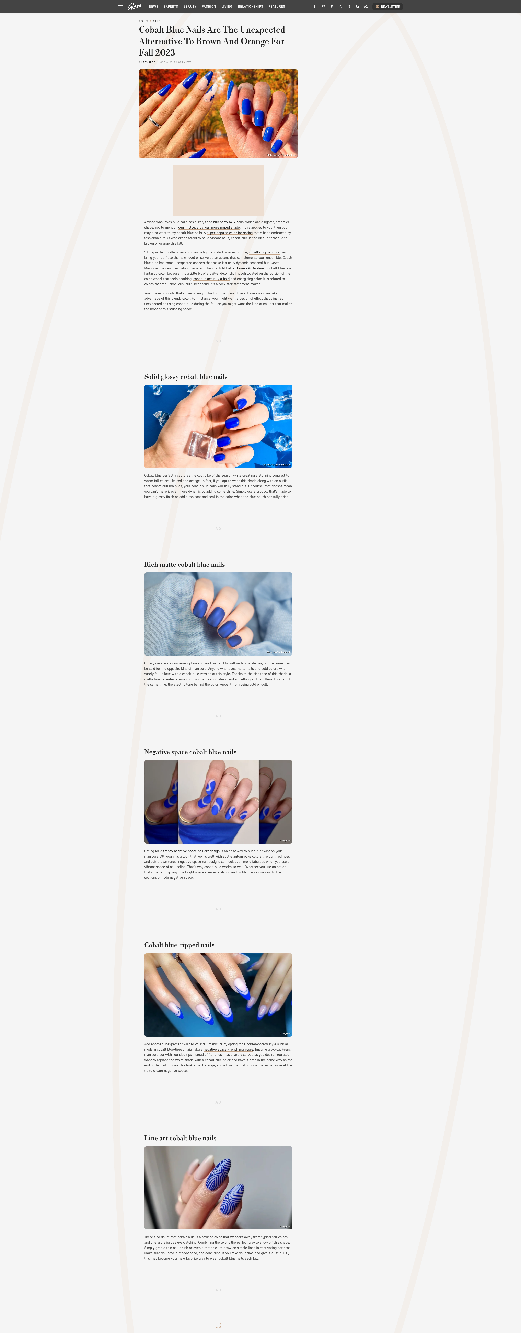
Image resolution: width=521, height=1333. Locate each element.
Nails (156, 21)
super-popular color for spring (230, 232)
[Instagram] (340, 8)
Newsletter (390, 6)
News (153, 6)
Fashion (209, 6)
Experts (171, 6)
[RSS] (366, 8)
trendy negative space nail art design (191, 851)
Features (277, 6)
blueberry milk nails (228, 222)
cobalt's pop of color (264, 252)
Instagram (284, 840)
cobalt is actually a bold (211, 278)
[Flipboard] (332, 8)
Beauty (190, 6)
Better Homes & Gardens (245, 268)
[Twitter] (349, 8)
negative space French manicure (228, 1049)
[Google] (357, 8)
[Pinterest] (323, 8)
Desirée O (149, 62)
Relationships (250, 6)
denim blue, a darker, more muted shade (209, 227)
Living (226, 6)
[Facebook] (315, 8)
